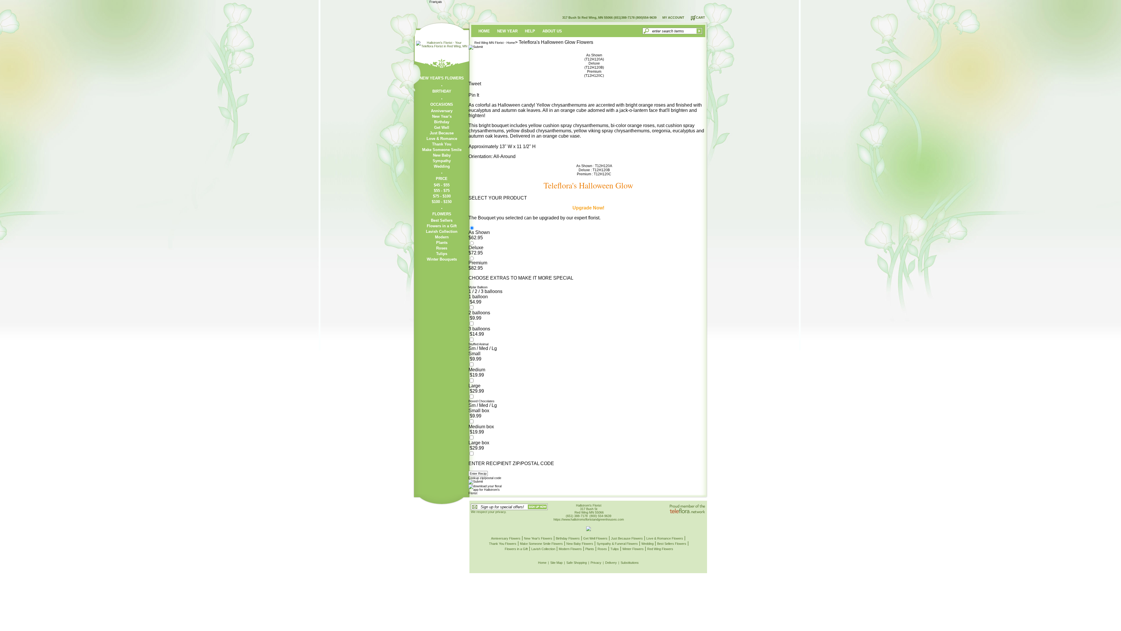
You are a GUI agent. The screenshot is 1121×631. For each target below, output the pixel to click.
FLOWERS (441, 214)
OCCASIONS (441, 104)
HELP (530, 31)
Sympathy (442, 161)
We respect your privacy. (488, 512)
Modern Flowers (570, 549)
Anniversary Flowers (506, 538)
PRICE (442, 178)
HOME (484, 31)
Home (542, 562)
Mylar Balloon (478, 287)
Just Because (442, 133)
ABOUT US (552, 31)
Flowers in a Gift (442, 226)
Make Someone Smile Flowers (541, 543)
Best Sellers (441, 220)
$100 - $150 (442, 202)
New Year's (442, 116)
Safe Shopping (576, 562)
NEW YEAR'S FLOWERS (442, 78)
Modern (442, 237)
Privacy (596, 562)
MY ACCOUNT (673, 17)
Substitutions (630, 562)
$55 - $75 (442, 190)
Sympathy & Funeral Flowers (617, 543)
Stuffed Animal (478, 344)
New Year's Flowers (538, 538)
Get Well (441, 127)
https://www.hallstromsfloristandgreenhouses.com (588, 519)
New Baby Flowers (579, 543)
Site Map (556, 562)
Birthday (441, 122)
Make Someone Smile (442, 150)
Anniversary (441, 111)
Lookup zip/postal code (485, 478)
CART (700, 17)
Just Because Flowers (627, 538)
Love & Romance (442, 138)
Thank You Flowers (502, 543)
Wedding (442, 166)
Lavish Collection (441, 231)
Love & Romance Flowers (664, 538)
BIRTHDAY (441, 91)
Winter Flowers (633, 549)
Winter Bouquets (442, 259)
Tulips (441, 254)
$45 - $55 (442, 185)
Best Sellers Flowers (671, 543)
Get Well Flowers (595, 538)
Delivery (611, 562)
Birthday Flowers (568, 538)
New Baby (442, 155)
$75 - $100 (442, 196)
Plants (442, 242)
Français (435, 2)
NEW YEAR (507, 31)
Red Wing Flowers (660, 549)
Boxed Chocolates (482, 401)
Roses (441, 248)
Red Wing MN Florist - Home (494, 42)
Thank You (441, 144)
